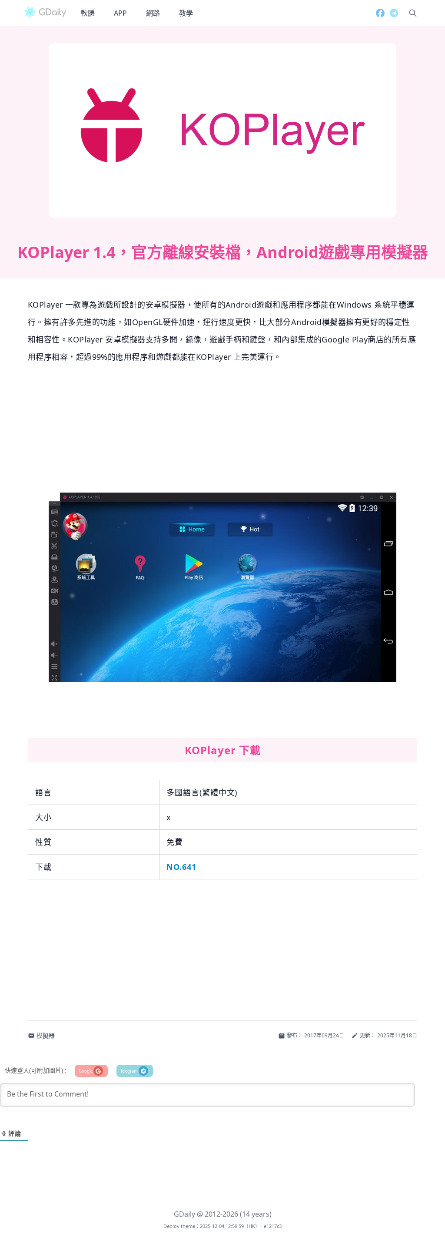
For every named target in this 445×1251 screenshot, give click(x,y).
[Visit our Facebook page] (378, 13)
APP (120, 13)
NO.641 (181, 867)
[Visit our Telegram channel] (391, 13)
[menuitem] (87, 13)
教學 (186, 13)
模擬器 (46, 1035)
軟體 (88, 13)
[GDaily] (45, 13)
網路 (153, 13)
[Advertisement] (222, 432)
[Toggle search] (413, 13)
